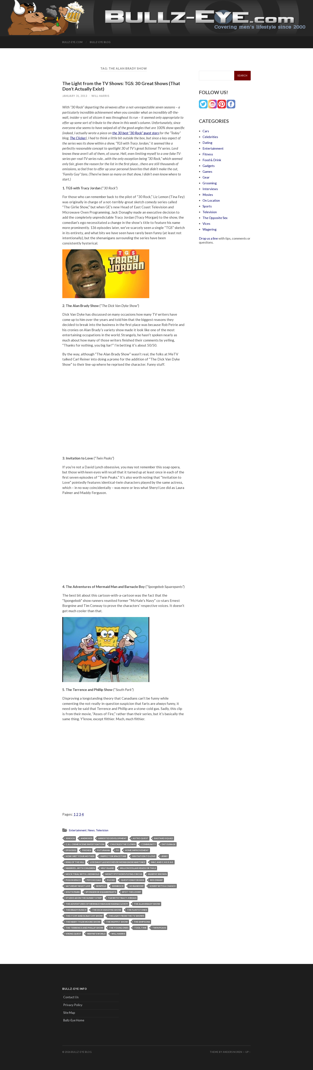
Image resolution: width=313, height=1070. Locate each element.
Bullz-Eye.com (72, 42)
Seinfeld (101, 886)
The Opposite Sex (215, 218)
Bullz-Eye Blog (100, 42)
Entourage (169, 844)
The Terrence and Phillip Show (84, 927)
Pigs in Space (73, 880)
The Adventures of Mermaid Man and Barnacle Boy (97, 904)
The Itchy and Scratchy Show (84, 915)
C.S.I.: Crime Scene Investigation (85, 844)
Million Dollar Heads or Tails (138, 868)
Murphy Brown (157, 874)
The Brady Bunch (76, 909)
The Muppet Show (117, 921)
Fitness (208, 154)
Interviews (210, 189)
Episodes (71, 850)
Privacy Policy (72, 1005)
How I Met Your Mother (80, 856)
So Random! (136, 886)
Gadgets (209, 166)
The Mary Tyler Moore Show (83, 921)
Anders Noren (232, 1051)
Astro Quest (140, 838)
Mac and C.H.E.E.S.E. (162, 862)
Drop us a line (208, 238)
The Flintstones (137, 909)
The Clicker (78, 138)
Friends (86, 850)
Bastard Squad (163, 838)
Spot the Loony (131, 892)
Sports (207, 206)
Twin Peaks (159, 927)
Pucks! (111, 880)
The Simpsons (142, 921)
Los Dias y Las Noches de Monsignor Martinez (117, 862)
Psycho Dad (94, 880)
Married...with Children (80, 868)
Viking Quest (73, 933)
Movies (208, 195)
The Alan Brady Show (147, 904)
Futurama (103, 850)
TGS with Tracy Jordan (122, 898)
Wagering (209, 229)
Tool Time (140, 927)
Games (207, 171)
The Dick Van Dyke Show (106, 909)
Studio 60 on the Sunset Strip (84, 898)
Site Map (69, 1013)
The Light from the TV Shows (126, 915)
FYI (117, 850)
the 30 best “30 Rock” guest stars (135, 133)
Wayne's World (96, 933)
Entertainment (78, 830)
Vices (206, 223)
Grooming (210, 183)
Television (102, 830)
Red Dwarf (156, 880)
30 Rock (70, 838)
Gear (206, 177)
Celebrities (210, 137)
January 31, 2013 (74, 95)
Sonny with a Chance (162, 886)
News (91, 830)
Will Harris (100, 95)
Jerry (164, 856)
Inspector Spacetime (113, 856)
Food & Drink (212, 160)
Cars (206, 131)
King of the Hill (75, 862)
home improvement (137, 850)
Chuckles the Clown (122, 844)
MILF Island (107, 868)
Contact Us (71, 997)
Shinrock (118, 886)
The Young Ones (118, 927)
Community (148, 844)
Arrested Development (112, 838)
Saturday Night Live (78, 886)
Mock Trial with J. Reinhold (82, 874)
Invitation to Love (143, 856)
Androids (86, 838)
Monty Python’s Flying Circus (123, 874)
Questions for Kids (132, 880)
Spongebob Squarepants (100, 892)
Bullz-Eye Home (73, 1020)
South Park (73, 892)
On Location (211, 200)
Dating (207, 143)
